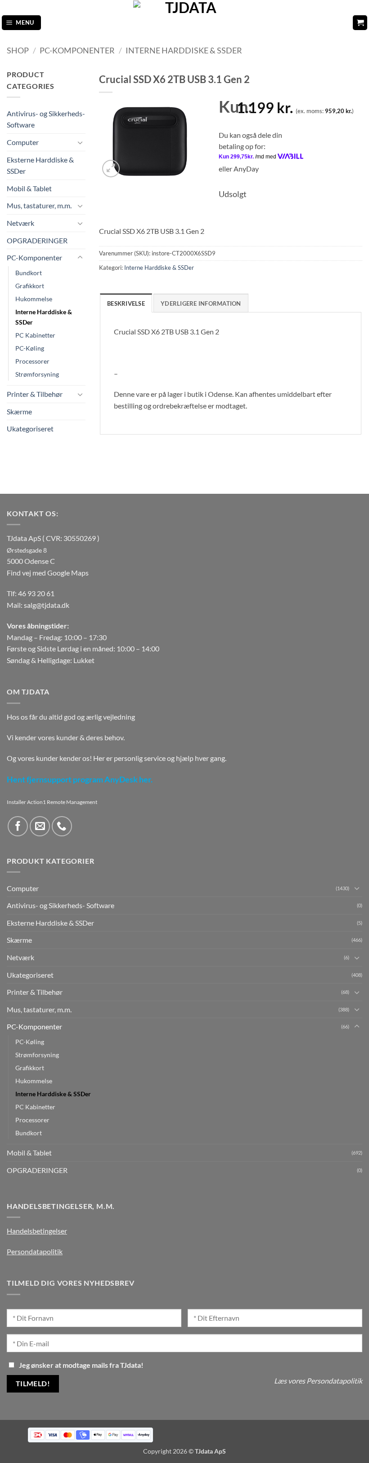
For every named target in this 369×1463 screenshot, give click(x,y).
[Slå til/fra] (80, 142)
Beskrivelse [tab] (126, 303)
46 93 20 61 (36, 593)
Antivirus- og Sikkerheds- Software (46, 119)
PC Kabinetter (35, 335)
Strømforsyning (37, 374)
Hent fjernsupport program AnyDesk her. (80, 779)
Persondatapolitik (35, 1251)
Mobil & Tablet (29, 188)
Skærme (19, 411)
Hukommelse (33, 299)
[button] (21, 22)
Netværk (20, 223)
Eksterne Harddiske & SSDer (40, 165)
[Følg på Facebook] (18, 826)
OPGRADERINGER (37, 240)
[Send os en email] (40, 826)
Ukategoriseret (30, 428)
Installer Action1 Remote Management (52, 802)
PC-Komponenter (77, 50)
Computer (23, 142)
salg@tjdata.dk (46, 605)
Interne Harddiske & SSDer (184, 50)
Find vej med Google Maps (48, 572)
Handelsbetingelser (37, 1230)
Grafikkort (29, 286)
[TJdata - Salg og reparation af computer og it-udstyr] (187, 22)
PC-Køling (29, 348)
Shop (18, 50)
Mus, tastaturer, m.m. (39, 205)
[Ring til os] (62, 826)
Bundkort (28, 273)
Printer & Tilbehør (35, 394)
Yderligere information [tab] (201, 303)
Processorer (32, 361)
